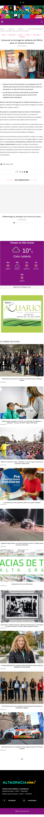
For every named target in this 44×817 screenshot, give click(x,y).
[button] (2, 204)
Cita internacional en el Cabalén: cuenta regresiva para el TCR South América (22, 747)
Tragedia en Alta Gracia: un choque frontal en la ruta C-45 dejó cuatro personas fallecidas (22, 544)
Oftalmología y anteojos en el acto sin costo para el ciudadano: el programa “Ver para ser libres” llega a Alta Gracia (22, 422)
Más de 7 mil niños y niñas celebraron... (22, 217)
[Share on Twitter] (22, 172)
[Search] (42, 22)
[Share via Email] (27, 172)
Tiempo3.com (26, 287)
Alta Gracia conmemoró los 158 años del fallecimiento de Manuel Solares (22, 379)
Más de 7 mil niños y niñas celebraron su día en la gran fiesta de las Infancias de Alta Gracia (22, 462)
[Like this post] (17, 172)
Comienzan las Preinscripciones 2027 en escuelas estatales (22, 502)
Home (2, 29)
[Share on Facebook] (20, 172)
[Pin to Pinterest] (24, 172)
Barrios (21, 29)
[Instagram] (23, 2)
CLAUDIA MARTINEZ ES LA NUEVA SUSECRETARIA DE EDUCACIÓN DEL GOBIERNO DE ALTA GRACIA (22, 666)
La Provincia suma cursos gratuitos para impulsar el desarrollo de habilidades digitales (22, 707)
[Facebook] (20, 2)
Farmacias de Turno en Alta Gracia (22, 584)
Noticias (11, 29)
